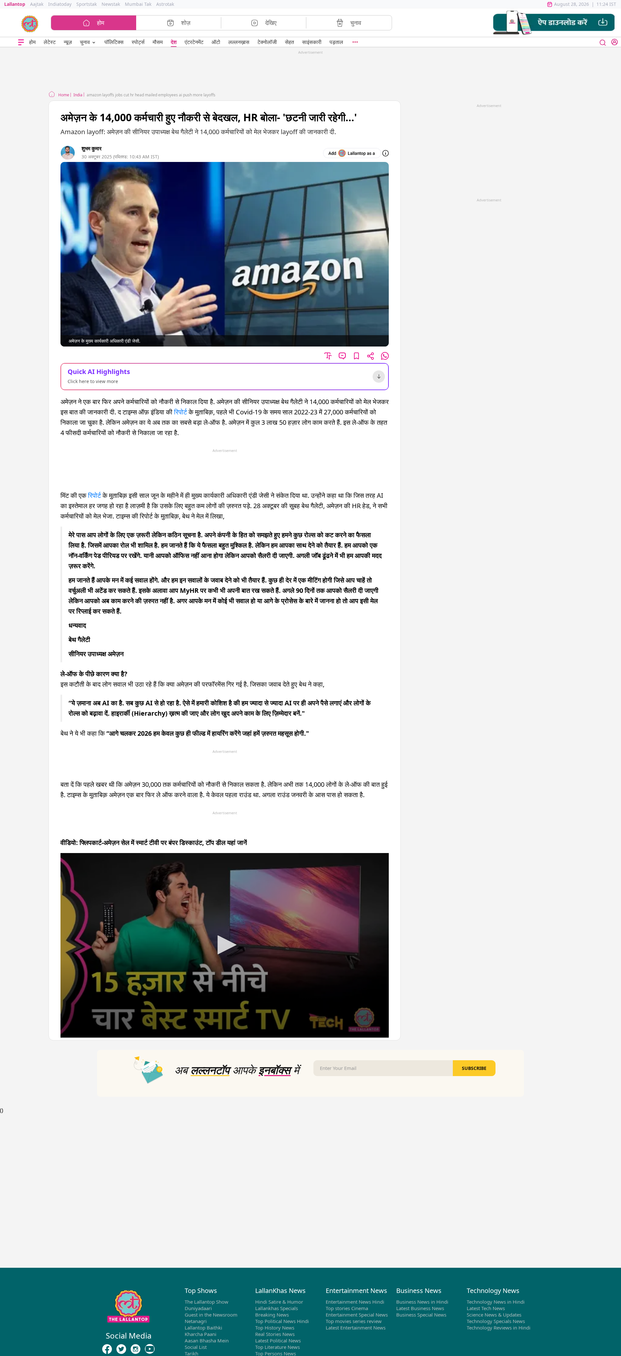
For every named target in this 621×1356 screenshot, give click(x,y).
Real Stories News (275, 1334)
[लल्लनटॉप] (29, 23)
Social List (196, 1347)
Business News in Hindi (422, 1301)
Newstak (111, 4)
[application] (224, 945)
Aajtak (36, 4)
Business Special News (421, 1314)
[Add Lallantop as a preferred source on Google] (352, 153)
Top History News (274, 1327)
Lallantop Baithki (203, 1327)
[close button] (603, 42)
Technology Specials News (496, 1321)
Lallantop (14, 4)
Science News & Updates (494, 1314)
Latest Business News (420, 1308)
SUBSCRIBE (474, 1068)
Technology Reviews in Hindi (498, 1327)
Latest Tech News (486, 1308)
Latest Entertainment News (356, 1327)
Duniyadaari (198, 1308)
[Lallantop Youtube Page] (150, 1349)
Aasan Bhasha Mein (207, 1340)
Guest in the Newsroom (211, 1314)
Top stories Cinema (347, 1308)
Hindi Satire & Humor (279, 1301)
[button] (554, 23)
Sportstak (86, 4)
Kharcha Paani (200, 1334)
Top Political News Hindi (282, 1321)
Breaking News (272, 1314)
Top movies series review (354, 1321)
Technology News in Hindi (496, 1301)
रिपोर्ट (180, 412)
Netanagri (196, 1321)
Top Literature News (277, 1347)
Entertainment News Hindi (355, 1301)
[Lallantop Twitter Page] (121, 1349)
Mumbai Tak (138, 4)
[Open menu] (21, 42)
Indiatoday (59, 4)
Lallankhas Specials (276, 1308)
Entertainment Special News (357, 1314)
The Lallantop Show (206, 1301)
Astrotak (165, 4)
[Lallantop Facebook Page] (107, 1349)
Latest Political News (278, 1340)
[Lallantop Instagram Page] (135, 1349)
